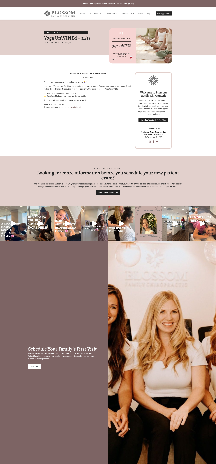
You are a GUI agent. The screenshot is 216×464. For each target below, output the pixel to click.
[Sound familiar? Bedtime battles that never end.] (202, 223)
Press (140, 13)
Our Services (110, 13)
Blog (148, 13)
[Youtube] (157, 141)
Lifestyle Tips (53, 32)
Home (82, 13)
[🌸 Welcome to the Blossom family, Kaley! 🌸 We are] (148, 223)
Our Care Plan (95, 13)
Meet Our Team (128, 13)
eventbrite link (75, 107)
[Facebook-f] (153, 141)
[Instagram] (150, 141)
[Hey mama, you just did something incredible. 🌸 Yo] (40, 223)
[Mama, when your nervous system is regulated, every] (13, 223)
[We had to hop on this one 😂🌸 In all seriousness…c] (175, 223)
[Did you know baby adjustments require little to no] (67, 223)
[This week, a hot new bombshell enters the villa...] (94, 223)
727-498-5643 (129, 3)
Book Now (35, 366)
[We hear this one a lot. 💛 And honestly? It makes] (121, 223)
